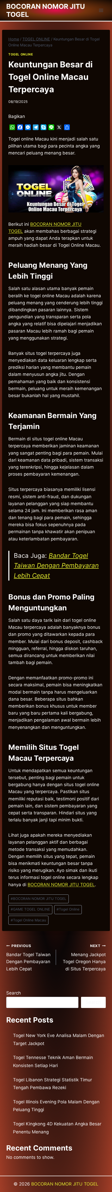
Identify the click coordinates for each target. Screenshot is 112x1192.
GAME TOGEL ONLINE (30, 909)
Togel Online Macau (28, 920)
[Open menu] (101, 10)
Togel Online (68, 909)
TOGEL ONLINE (20, 54)
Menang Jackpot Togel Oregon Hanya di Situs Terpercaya (84, 957)
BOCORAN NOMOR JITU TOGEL (61, 884)
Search (13, 993)
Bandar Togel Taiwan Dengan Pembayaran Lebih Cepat (56, 565)
